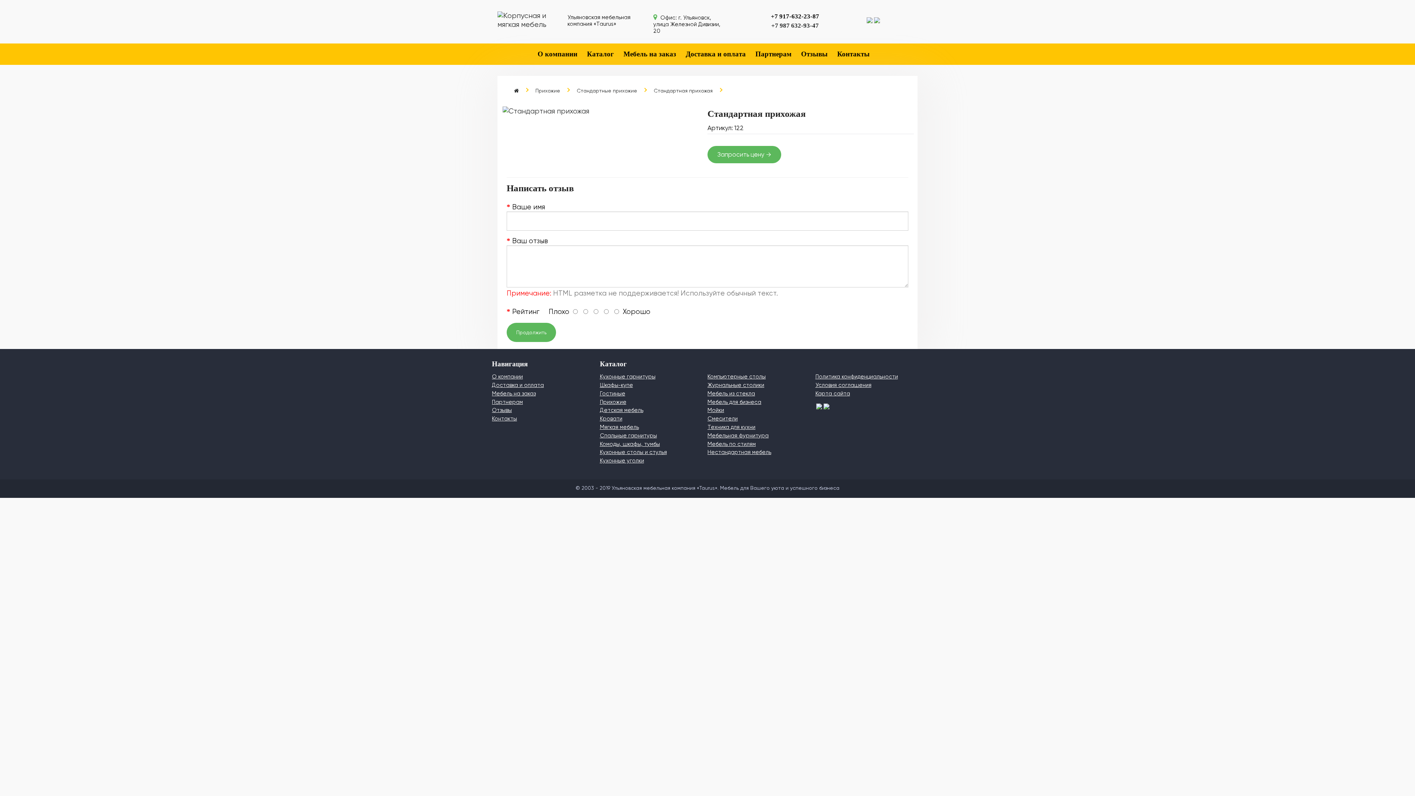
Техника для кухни (731, 427)
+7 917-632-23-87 (795, 16)
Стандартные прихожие (607, 91)
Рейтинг (525, 312)
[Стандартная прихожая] (604, 111)
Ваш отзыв (530, 241)
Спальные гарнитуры (628, 435)
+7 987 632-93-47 (795, 25)
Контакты (853, 54)
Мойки (716, 410)
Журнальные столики (736, 385)
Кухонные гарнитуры (628, 376)
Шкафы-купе (616, 385)
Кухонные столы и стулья (633, 452)
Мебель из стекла (731, 393)
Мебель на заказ (649, 54)
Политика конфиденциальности (856, 376)
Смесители (723, 418)
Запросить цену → (744, 154)
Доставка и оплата (716, 54)
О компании (557, 54)
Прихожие (547, 91)
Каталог (600, 54)
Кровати (611, 418)
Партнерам (773, 54)
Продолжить (531, 332)
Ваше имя (528, 207)
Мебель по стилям (732, 444)
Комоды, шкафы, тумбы (630, 444)
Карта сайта (832, 393)
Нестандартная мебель (739, 452)
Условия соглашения (843, 385)
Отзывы (814, 54)
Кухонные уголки (622, 460)
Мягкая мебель (619, 427)
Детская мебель (621, 410)
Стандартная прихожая (683, 91)
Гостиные (612, 393)
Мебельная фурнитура (738, 435)
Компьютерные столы (737, 376)
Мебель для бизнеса (734, 402)
